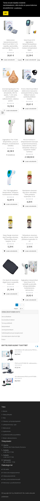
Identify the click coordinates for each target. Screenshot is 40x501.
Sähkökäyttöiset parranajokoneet (12, 333)
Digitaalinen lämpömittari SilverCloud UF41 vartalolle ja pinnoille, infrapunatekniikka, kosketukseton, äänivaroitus (29, 285)
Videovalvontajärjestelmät (11, 473)
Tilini (4, 418)
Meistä (5, 411)
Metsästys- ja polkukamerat (12, 483)
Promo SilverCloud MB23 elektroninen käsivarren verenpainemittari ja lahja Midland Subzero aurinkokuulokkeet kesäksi (29, 94)
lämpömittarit (6, 326)
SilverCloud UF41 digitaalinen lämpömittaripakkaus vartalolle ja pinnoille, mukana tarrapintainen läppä (29, 45)
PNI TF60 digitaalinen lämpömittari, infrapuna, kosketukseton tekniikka (11, 192)
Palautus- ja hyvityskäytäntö (12, 421)
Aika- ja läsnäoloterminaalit (11, 479)
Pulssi (3, 339)
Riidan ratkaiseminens (10, 438)
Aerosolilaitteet (6, 316)
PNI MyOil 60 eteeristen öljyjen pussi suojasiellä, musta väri (11, 282)
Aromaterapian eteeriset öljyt (11, 336)
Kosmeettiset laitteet (8, 320)
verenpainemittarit (7, 330)
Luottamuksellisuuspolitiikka (12, 435)
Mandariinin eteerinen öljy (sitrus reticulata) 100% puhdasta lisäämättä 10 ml (29, 193)
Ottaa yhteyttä (7, 414)
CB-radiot (6, 469)
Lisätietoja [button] (18, 8)
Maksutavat (6, 428)
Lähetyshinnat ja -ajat (9, 425)
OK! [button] (5, 13)
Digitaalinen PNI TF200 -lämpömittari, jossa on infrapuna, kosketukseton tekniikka (10, 143)
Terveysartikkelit (7, 323)
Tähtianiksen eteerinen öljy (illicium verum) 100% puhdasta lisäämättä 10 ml (29, 238)
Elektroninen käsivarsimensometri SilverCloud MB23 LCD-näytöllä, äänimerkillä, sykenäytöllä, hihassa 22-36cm (10, 45)
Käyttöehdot (7, 431)
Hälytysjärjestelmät (9, 476)
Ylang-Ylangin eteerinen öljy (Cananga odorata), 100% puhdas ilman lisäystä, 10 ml (10, 238)
